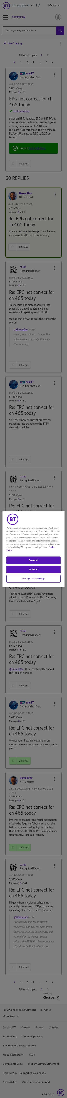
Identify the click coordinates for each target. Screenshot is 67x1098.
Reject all (33, 569)
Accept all (33, 560)
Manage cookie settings (33, 579)
